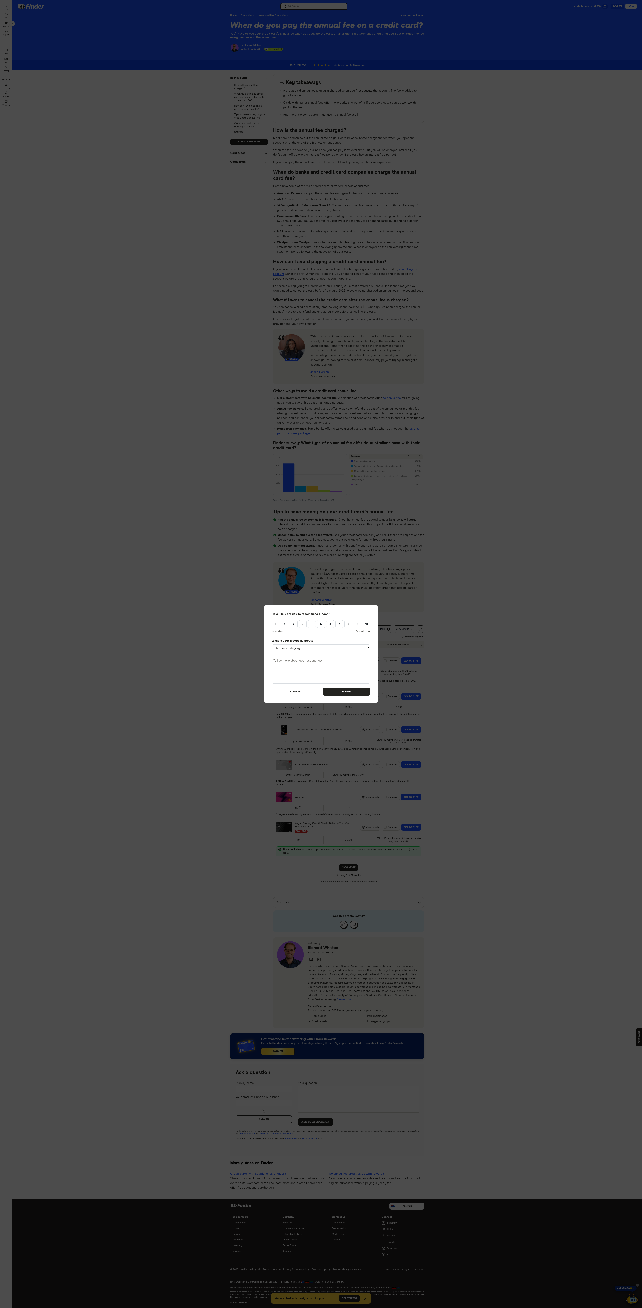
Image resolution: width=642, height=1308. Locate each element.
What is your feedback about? (292, 640)
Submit (346, 691)
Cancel (295, 691)
